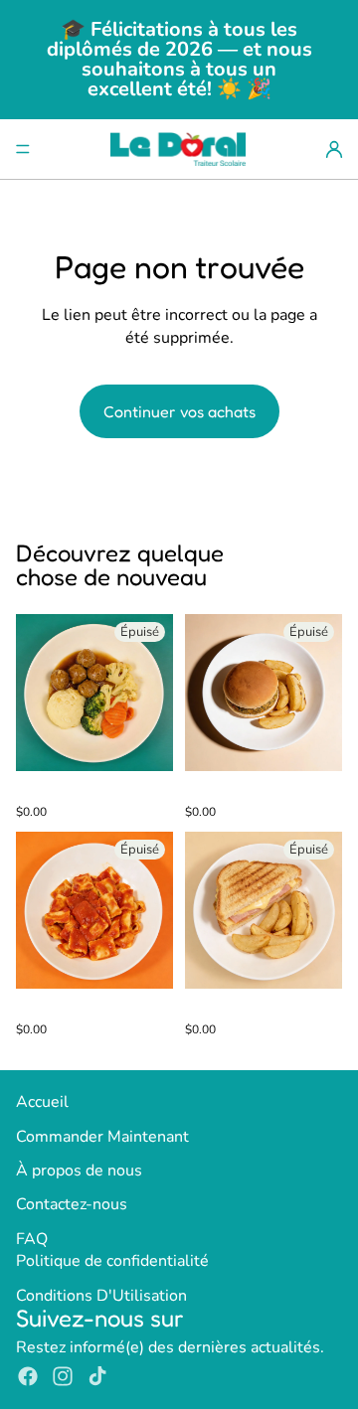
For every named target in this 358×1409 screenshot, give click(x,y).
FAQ (32, 1239)
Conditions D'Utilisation (101, 1296)
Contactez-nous (71, 1204)
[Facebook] (28, 1376)
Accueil (42, 1102)
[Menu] (23, 149)
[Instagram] (63, 1376)
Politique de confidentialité (112, 1261)
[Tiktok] (97, 1376)
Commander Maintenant (102, 1137)
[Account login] (334, 149)
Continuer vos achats (179, 411)
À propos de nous (79, 1170)
